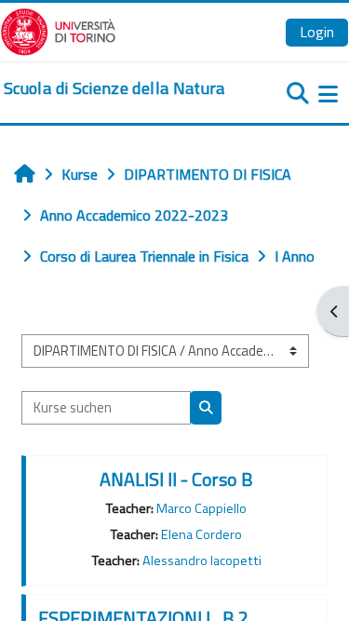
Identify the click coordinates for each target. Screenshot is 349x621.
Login (317, 31)
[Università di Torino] (58, 30)
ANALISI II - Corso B (176, 479)
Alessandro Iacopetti (202, 560)
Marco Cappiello (201, 508)
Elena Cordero (201, 534)
